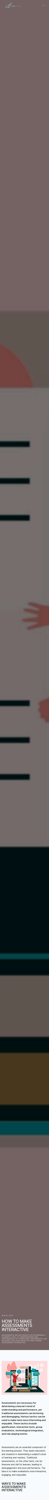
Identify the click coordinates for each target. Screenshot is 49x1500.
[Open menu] (43, 5)
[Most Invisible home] (22, 5)
